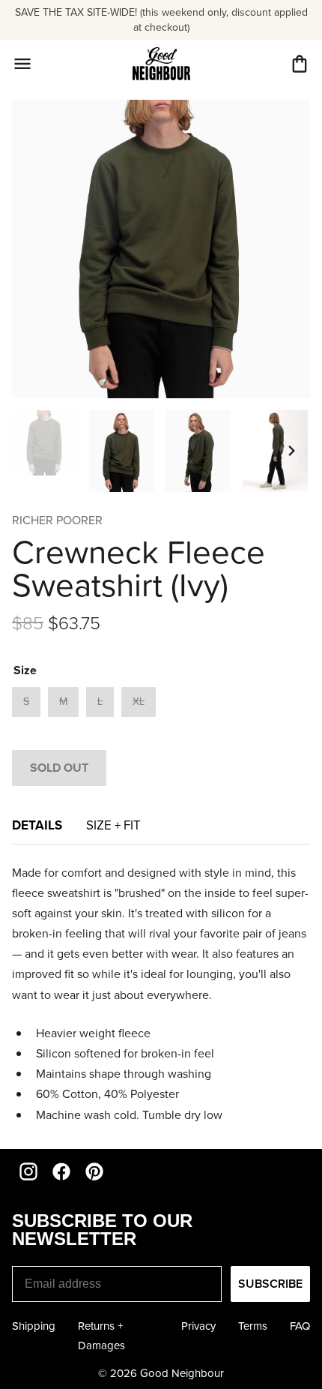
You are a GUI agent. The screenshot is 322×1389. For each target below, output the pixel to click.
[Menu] (22, 63)
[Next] (292, 451)
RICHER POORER (57, 520)
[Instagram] (28, 1171)
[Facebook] (61, 1171)
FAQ (300, 1326)
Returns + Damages (101, 1336)
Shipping (33, 1326)
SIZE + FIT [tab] (113, 825)
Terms (252, 1326)
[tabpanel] (161, 993)
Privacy (198, 1326)
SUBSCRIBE (270, 1283)
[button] (299, 63)
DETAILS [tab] (37, 825)
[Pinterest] (94, 1171)
